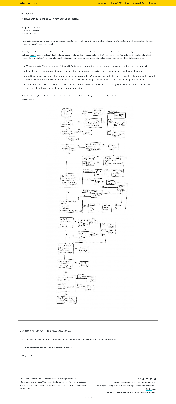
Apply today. (47, 382)
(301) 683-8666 (38, 385)
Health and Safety (149, 382)
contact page (80, 382)
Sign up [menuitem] (152, 3)
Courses (102, 3)
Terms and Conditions (121, 382)
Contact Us (138, 3)
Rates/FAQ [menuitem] (116, 3)
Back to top (88, 397)
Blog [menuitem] (127, 3)
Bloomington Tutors (61, 385)
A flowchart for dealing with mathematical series (50, 18)
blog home (28, 13)
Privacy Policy (136, 382)
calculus (33, 55)
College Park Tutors (28, 3)
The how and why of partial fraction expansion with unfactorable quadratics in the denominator (70, 339)
